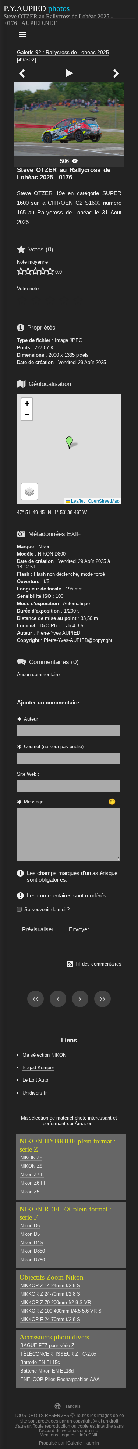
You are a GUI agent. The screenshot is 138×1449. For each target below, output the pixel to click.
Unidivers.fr (34, 1093)
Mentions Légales (57, 1435)
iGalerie (74, 1443)
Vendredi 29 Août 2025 (82, 362)
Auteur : (32, 719)
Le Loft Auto (35, 1080)
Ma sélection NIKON (44, 1055)
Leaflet (77, 500)
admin (92, 1443)
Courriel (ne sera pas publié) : (55, 746)
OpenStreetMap (104, 500)
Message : (35, 801)
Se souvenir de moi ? (47, 909)
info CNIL (89, 1435)
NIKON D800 (52, 554)
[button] (69, 442)
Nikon (44, 546)
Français (67, 1406)
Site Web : (28, 774)
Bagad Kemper (38, 1067)
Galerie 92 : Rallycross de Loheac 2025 (63, 52)
